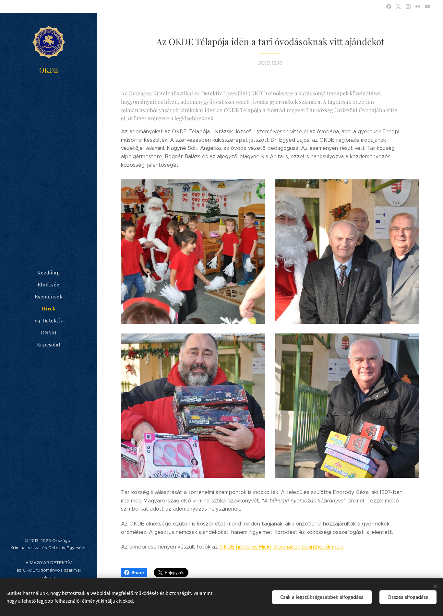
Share (137, 572)
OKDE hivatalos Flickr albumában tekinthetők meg (281, 547)
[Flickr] (418, 6)
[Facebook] (389, 6)
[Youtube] (428, 6)
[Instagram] (408, 6)
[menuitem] (48, 272)
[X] (398, 6)
